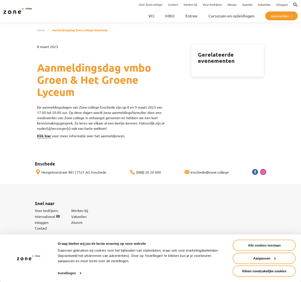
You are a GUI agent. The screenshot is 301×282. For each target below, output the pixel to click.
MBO (170, 15)
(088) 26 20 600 (148, 172)
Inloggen (41, 222)
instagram (263, 172)
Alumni (76, 222)
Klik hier (44, 136)
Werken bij (79, 210)
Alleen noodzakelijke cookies (264, 271)
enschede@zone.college (210, 172)
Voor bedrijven (46, 210)
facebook (255, 172)
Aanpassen (261, 258)
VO (151, 15)
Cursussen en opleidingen (231, 15)
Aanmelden (280, 16)
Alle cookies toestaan (264, 245)
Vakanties (79, 216)
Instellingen (67, 273)
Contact (41, 228)
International (45, 216)
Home (41, 30)
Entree (191, 15)
